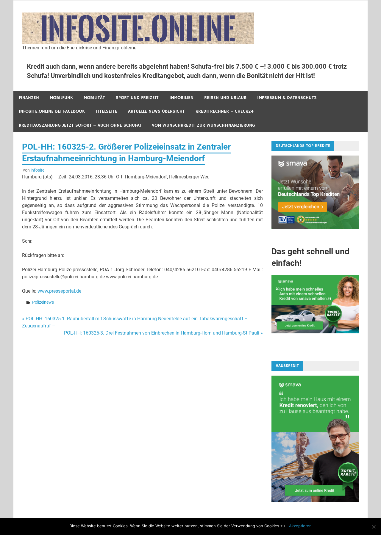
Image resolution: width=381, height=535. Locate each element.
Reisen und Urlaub (225, 98)
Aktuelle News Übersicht (156, 111)
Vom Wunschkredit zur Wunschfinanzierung (203, 125)
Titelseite (106, 111)
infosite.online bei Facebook (52, 111)
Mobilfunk (61, 98)
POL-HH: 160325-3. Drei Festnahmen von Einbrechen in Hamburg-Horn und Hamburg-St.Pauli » (163, 333)
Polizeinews (43, 302)
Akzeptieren (300, 525)
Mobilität (94, 98)
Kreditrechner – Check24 (225, 111)
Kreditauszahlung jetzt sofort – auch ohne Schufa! (80, 125)
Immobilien (181, 98)
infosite (37, 170)
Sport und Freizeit (137, 98)
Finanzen (29, 98)
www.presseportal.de (59, 291)
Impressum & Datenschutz (287, 98)
